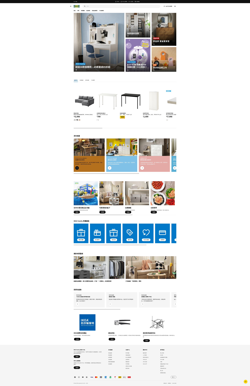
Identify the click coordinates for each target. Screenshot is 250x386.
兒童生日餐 (114, 239)
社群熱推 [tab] (81, 80)
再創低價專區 (94, 10)
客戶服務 (127, 353)
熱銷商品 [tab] (76, 80)
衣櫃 (161, 361)
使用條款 (169, 383)
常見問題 (127, 364)
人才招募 (145, 355)
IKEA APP (145, 364)
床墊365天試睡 (129, 366)
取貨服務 (110, 355)
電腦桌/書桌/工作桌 (164, 364)
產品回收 (127, 368)
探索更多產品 (163, 372)
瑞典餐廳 (137, 1)
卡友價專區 (101, 10)
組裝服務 (110, 357)
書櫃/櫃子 (162, 366)
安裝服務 (110, 359)
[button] (176, 156)
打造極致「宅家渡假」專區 (133, 281)
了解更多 (76, 212)
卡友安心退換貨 (146, 239)
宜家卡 (118, 1)
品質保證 (127, 359)
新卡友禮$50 (97, 239)
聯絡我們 (127, 361)
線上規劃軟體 (128, 357)
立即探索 (102, 212)
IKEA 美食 (145, 361)
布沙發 (161, 355)
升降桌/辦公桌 (163, 368)
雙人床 (161, 370)
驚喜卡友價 (130, 239)
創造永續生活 (145, 357)
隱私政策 (165, 383)
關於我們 (145, 353)
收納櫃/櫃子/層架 (163, 357)
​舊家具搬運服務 (111, 361)
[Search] (85, 6)
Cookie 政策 (174, 383)
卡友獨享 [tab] (93, 80)
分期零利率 (162, 239)
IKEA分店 (145, 359)
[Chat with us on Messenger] (245, 381)
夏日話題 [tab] (87, 80)
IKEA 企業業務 (124, 1)
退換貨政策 (128, 355)
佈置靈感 (83, 10)
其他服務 (110, 364)
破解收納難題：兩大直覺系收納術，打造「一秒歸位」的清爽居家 (92, 281)
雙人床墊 (162, 353)
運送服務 (110, 353)
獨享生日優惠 (81, 239)
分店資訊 (131, 1)
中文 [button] (173, 377)
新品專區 (88, 10)
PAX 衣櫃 (162, 359)
